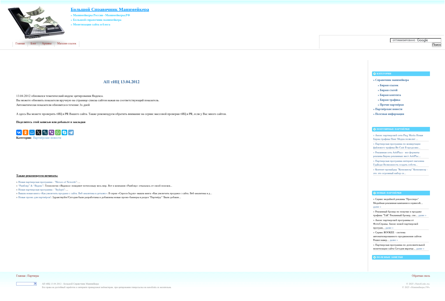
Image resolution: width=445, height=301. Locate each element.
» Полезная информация (388, 114)
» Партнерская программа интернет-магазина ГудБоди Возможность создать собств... (398, 162)
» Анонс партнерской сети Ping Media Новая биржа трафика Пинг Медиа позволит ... (398, 137)
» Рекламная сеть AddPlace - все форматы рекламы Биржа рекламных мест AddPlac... (397, 154)
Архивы (46, 43)
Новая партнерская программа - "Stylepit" (41, 189)
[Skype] (64, 132)
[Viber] (51, 132)
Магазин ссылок (66, 43)
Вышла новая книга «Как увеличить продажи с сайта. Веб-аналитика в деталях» (62, 193)
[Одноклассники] (25, 132)
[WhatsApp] (58, 132)
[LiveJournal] (45, 132)
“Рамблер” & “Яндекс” (31, 185)
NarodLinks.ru (422, 283)
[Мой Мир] (32, 132)
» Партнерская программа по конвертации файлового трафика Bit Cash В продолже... (396, 145)
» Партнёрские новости (387, 109)
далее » (377, 206)
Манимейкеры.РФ (420, 287)
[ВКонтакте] (19, 132)
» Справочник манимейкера (391, 80)
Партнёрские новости (47, 137)
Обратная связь (421, 275)
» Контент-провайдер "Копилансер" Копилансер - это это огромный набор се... (400, 171)
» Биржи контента (389, 95)
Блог (33, 43)
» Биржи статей (387, 90)
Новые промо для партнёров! (34, 197)
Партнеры (33, 275)
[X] (38, 132)
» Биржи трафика (389, 100)
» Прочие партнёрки (391, 105)
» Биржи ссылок (388, 85)
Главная (20, 43)
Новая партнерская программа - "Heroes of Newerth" (47, 182)
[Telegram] (71, 132)
